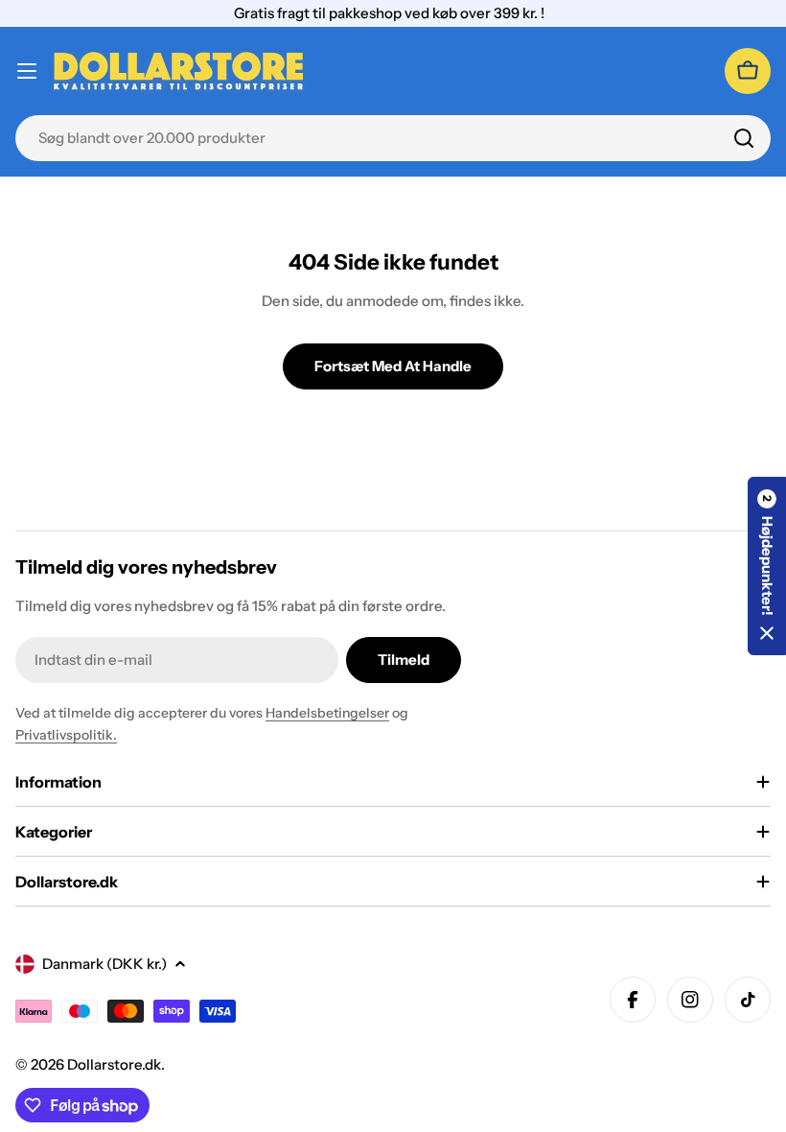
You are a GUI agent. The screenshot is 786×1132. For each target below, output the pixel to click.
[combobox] (393, 138)
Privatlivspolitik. (66, 734)
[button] (767, 566)
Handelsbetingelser (327, 712)
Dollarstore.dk (114, 1064)
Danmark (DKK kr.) (104, 964)
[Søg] (743, 138)
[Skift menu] (26, 71)
